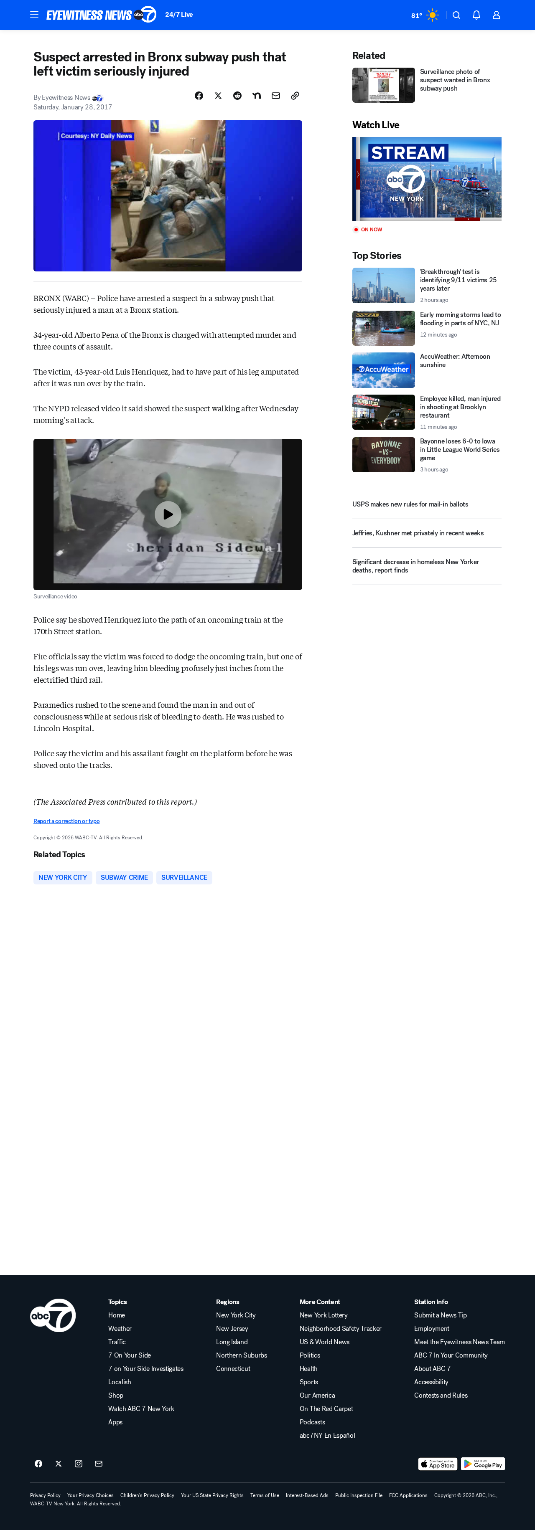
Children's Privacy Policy (147, 1495)
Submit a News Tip (440, 1315)
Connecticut (233, 1368)
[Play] (427, 179)
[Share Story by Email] (276, 96)
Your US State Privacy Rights (212, 1495)
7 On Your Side (129, 1355)
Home (116, 1315)
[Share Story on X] (218, 96)
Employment (431, 1328)
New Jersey (232, 1328)
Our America (317, 1395)
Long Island (231, 1342)
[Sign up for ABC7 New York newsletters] (98, 1464)
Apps (115, 1422)
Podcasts (312, 1422)
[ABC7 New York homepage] (101, 15)
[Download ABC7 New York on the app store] (438, 1464)
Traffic (117, 1342)
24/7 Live (179, 14)
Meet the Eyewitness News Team (459, 1342)
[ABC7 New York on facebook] (38, 1464)
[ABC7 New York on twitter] (58, 1464)
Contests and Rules (440, 1395)
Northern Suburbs (241, 1355)
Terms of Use (264, 1495)
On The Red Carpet (326, 1409)
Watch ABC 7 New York (141, 1409)
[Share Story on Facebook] (199, 96)
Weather (120, 1328)
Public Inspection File (358, 1495)
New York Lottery (324, 1315)
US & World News (324, 1342)
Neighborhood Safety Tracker (341, 1328)
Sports (309, 1382)
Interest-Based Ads (307, 1495)
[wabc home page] (53, 1315)
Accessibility (431, 1382)
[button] (34, 14)
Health (309, 1368)
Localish (119, 1382)
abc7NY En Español (327, 1435)
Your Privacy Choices (90, 1495)
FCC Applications (408, 1495)
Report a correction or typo (66, 821)
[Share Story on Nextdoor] (257, 96)
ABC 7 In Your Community (451, 1355)
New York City (236, 1315)
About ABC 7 (432, 1368)
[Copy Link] (295, 96)
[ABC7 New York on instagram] (78, 1464)
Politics (310, 1355)
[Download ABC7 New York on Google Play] (483, 1464)
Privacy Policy (45, 1495)
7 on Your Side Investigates (145, 1368)
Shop (115, 1395)
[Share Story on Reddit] (237, 96)
